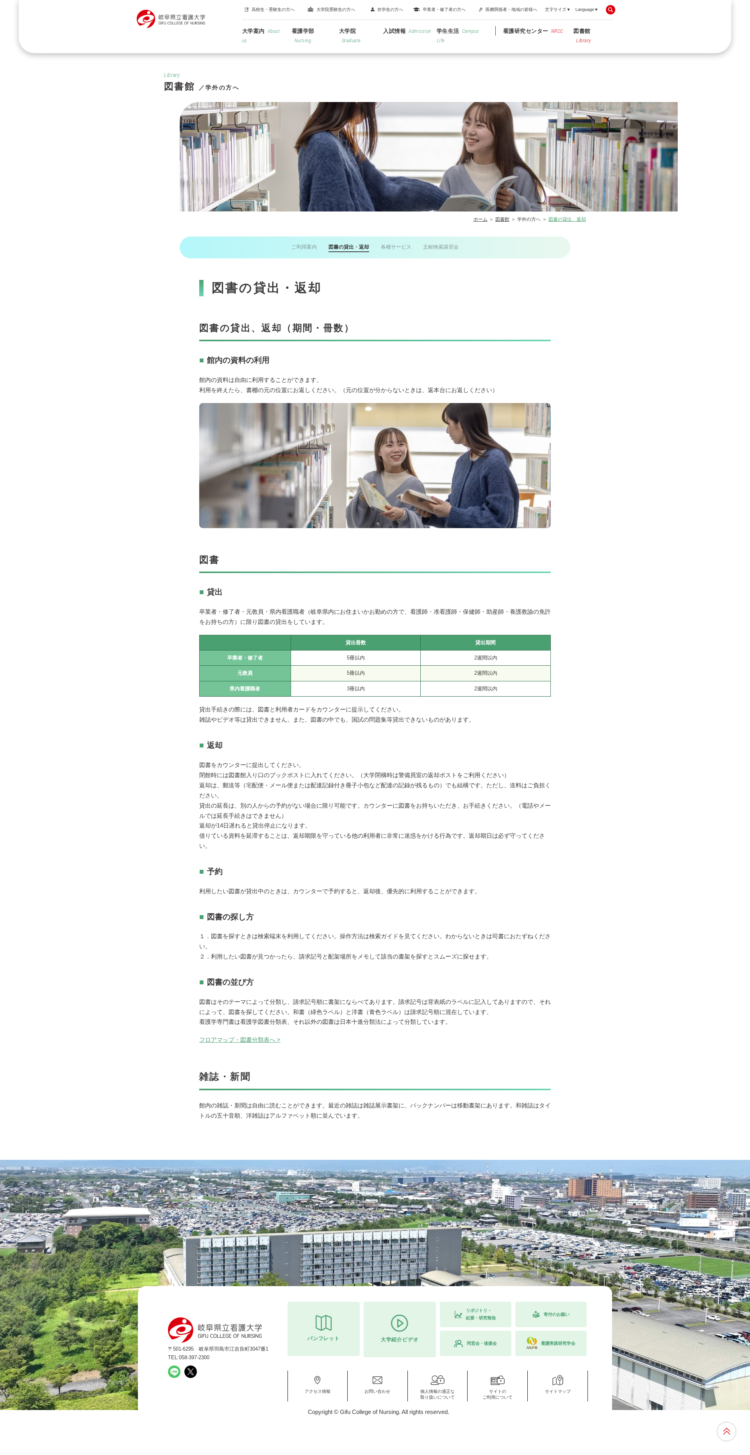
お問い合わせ (377, 1391)
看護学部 (303, 35)
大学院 (350, 35)
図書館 (582, 35)
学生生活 (458, 35)
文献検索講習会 (441, 247)
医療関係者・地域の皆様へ (511, 9)
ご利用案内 (304, 247)
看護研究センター (533, 31)
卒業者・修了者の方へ (444, 9)
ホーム (480, 219)
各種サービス (396, 247)
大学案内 (261, 35)
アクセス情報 (317, 1391)
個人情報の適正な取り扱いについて (437, 1394)
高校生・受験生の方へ (273, 9)
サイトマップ (558, 1391)
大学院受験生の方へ (335, 9)
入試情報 (407, 31)
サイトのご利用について (497, 1394)
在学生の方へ (390, 9)
